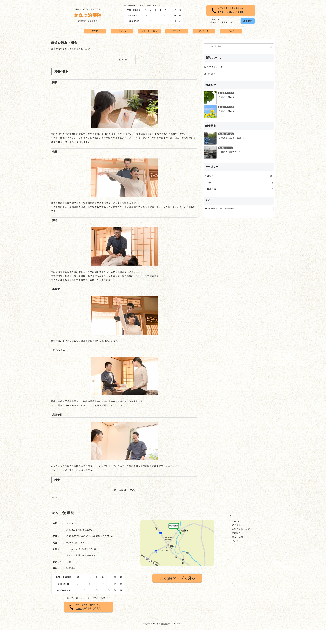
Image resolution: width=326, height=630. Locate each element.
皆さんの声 (237, 537)
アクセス (236, 525)
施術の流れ (210, 73)
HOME (235, 521)
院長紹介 (236, 533)
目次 (121, 59)
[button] (271, 47)
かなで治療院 (87, 15)
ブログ (235, 541)
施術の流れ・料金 (241, 529)
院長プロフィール (213, 67)
